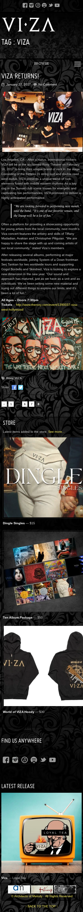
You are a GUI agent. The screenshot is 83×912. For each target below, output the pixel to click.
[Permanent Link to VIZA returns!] (41, 122)
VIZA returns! (20, 76)
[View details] (41, 870)
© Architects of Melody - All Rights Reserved (42, 896)
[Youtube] (57, 5)
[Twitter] (50, 5)
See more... (56, 431)
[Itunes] (38, 5)
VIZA (18, 378)
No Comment (47, 84)
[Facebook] (25, 5)
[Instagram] (31, 5)
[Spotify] (44, 5)
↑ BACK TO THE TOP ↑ (41, 906)
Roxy (9, 378)
